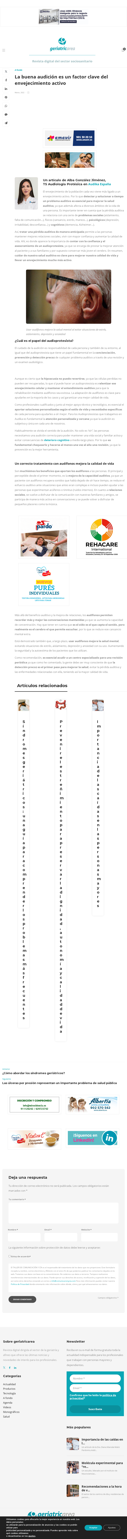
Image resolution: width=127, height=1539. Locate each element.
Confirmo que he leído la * (93, 1397)
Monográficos (11, 1412)
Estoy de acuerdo (21, 1256)
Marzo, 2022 (19, 92)
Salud (6, 1416)
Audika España (99, 184)
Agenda (7, 1402)
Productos (9, 1388)
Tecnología (9, 1393)
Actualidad (9, 1384)
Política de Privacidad (20, 1284)
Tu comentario (17, 1199)
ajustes (31, 1536)
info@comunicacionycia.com (63, 1281)
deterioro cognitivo (57, 440)
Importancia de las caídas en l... (102, 1441)
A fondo (18, 70)
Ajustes (112, 1527)
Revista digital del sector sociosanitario (62, 61)
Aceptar (93, 1527)
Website (86, 1229)
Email (48, 1229)
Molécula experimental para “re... (102, 1465)
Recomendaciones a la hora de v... (102, 1488)
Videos (7, 1407)
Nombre (13, 1229)
